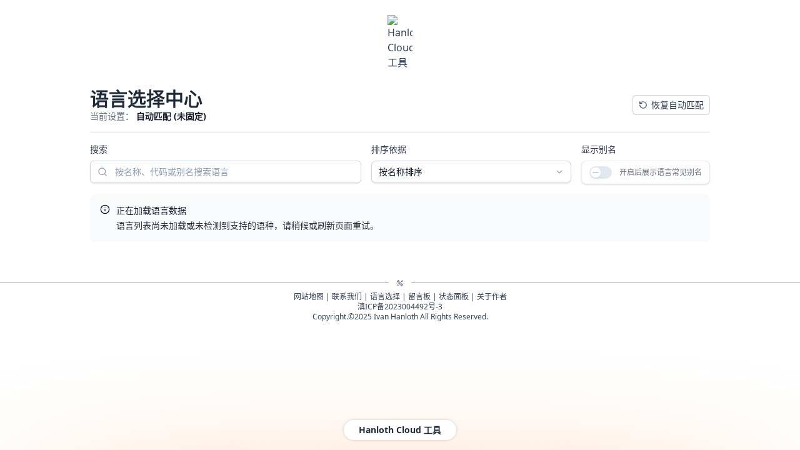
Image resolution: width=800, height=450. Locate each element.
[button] (164, 233)
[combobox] (349, 182)
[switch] (461, 182)
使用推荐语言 (677, 110)
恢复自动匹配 (592, 110)
